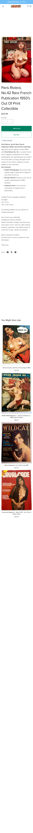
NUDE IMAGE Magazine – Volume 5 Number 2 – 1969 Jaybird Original (16, 416)
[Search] (28, 6)
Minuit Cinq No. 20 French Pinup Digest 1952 (16, 368)
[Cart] (31, 6)
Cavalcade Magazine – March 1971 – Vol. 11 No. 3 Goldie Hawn (16, 513)
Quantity (4, 118)
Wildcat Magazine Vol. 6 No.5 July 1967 (16, 465)
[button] (3, 61)
